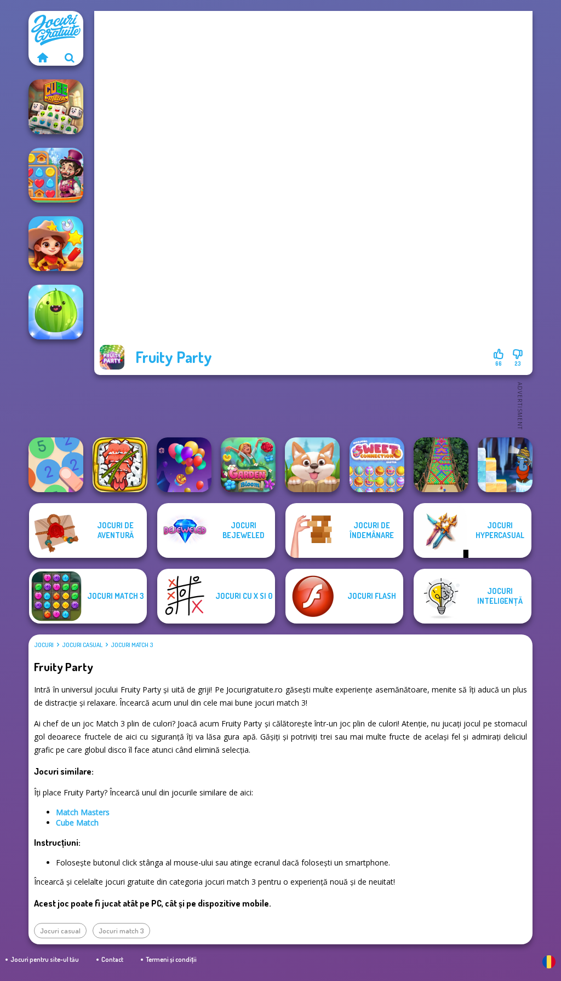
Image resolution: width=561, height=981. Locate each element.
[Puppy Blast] (312, 464)
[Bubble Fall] (441, 464)
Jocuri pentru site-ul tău (44, 959)
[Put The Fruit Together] (55, 312)
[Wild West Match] (55, 243)
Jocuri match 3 (132, 645)
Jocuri (44, 645)
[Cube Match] (55, 106)
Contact (112, 959)
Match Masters (83, 812)
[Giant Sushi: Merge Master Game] (120, 464)
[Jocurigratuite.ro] (42, 57)
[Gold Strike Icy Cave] (505, 464)
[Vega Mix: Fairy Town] (55, 175)
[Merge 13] (55, 464)
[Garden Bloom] (248, 464)
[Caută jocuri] (69, 57)
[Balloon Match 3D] (184, 464)
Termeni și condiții (171, 959)
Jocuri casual (82, 645)
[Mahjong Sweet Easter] (377, 464)
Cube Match (77, 822)
